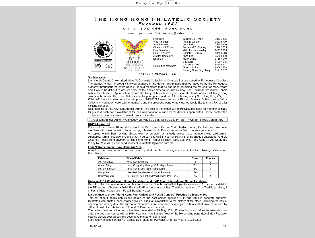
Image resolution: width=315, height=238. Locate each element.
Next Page (157, 3)
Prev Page (141, 3)
